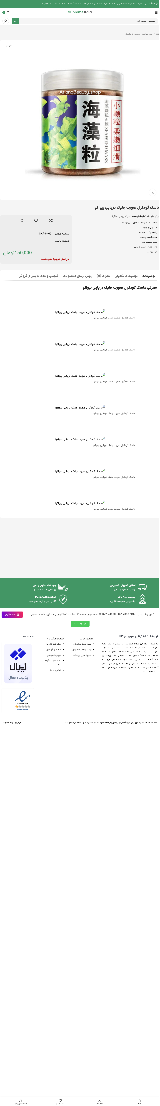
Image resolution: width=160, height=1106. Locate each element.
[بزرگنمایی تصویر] (152, 192)
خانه (158, 34)
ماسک (128, 34)
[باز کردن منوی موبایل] (156, 12)
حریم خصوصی (54, 655)
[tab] (149, 276)
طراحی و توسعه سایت (12, 722)
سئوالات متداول (53, 644)
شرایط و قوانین (53, 649)
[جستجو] (15, 21)
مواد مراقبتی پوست (143, 34)
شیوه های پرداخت (82, 655)
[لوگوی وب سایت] (80, 12)
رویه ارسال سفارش (82, 649)
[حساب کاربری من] (5, 21)
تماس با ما (55, 670)
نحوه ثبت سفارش (82, 644)
